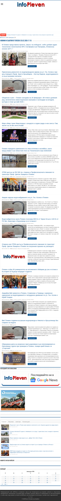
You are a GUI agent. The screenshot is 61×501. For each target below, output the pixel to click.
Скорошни (4, 421)
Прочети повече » (32, 66)
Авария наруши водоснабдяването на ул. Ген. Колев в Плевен (25, 197)
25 (22, 482)
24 (13, 482)
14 (47, 478)
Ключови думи (26, 421)
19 (30, 480)
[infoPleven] (30, 4)
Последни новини (24, 51)
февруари (11, 37)
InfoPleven (25, 499)
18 (22, 480)
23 (5, 482)
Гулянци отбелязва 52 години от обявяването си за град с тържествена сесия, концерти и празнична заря (30, 34)
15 (55, 478)
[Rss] (29, 497)
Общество (18, 51)
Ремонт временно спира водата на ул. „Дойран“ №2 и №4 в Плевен (26, 438)
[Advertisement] (30, 21)
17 (13, 480)
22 (55, 480)
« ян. (2, 484)
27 (38, 482)
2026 (7, 37)
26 (30, 482)
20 (38, 480)
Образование (18, 153)
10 (13, 478)
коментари (18, 421)
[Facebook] (30, 497)
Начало (3, 37)
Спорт (35, 153)
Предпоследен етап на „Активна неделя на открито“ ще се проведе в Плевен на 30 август (31, 444)
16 (5, 480)
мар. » (5, 484)
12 (30, 478)
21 (47, 480)
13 (38, 478)
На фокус (13, 51)
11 (22, 478)
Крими (13, 350)
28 (47, 482)
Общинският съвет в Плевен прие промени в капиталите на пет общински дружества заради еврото (34, 425)
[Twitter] (32, 497)
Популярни (11, 421)
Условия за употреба (34, 499)
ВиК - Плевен (14, 78)
